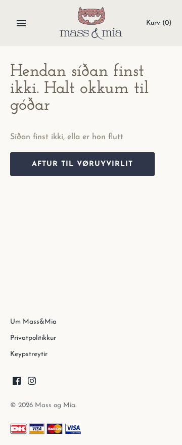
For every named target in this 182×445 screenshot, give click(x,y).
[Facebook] (17, 383)
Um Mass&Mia (33, 322)
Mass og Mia (55, 405)
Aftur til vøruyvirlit (82, 164)
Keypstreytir (29, 354)
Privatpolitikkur (33, 338)
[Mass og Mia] (91, 23)
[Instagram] (32, 383)
